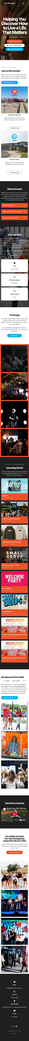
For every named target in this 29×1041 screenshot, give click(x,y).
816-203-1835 (14, 997)
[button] (23, 3)
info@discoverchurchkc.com (14, 988)
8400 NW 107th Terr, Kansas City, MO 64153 (14, 1007)
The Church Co (14, 1033)
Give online (14, 1016)
